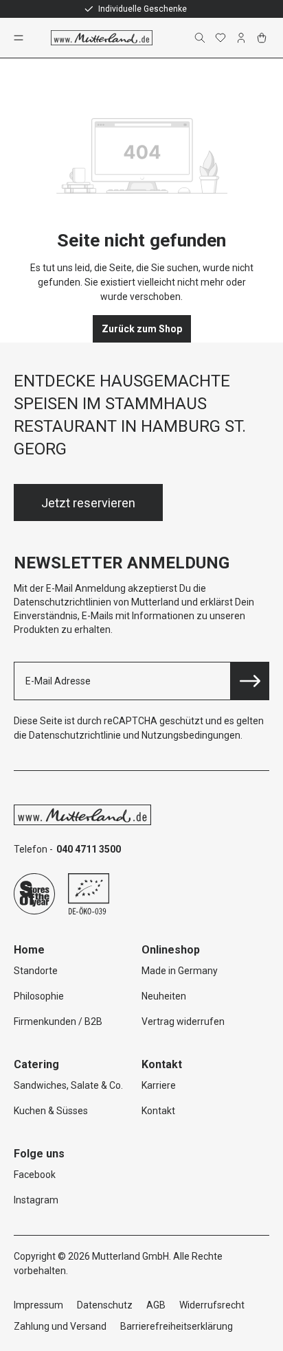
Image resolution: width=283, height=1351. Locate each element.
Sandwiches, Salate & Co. (68, 1085)
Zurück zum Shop (142, 328)
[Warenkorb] (263, 38)
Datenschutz (105, 1305)
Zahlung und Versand (60, 1326)
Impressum (38, 1305)
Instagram (36, 1199)
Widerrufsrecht (212, 1305)
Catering (36, 1064)
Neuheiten (164, 996)
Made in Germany (180, 970)
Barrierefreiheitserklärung (176, 1326)
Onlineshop (171, 949)
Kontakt (158, 1110)
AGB (156, 1305)
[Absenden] (250, 681)
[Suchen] (201, 38)
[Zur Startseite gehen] (102, 38)
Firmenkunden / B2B (58, 1021)
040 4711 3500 (88, 849)
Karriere (159, 1085)
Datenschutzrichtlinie (75, 735)
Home (29, 949)
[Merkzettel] (222, 38)
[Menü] (20, 38)
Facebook (35, 1174)
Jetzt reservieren (88, 503)
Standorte (36, 970)
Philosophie (39, 996)
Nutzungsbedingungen (191, 735)
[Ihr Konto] (242, 38)
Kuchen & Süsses (51, 1110)
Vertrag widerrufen (183, 1021)
